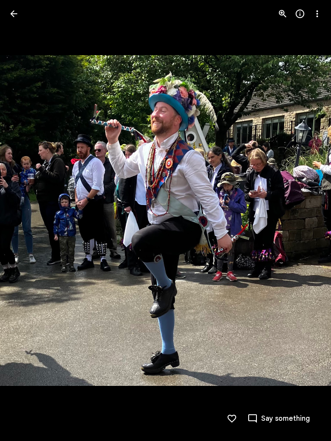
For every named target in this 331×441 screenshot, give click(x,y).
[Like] (232, 418)
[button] (307, 220)
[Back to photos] (13, 13)
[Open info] (300, 13)
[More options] (317, 13)
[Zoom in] (282, 13)
